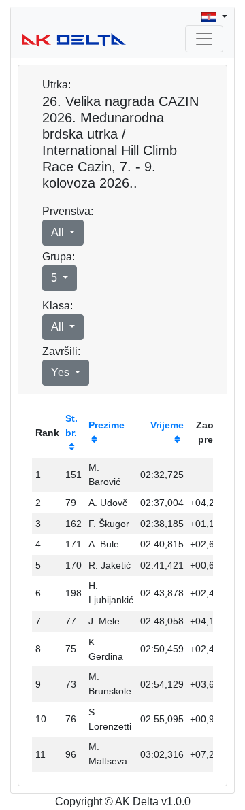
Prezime (106, 425)
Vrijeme (167, 425)
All (59, 232)
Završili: (61, 351)
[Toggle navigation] (204, 38)
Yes (61, 372)
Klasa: (57, 305)
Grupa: (58, 257)
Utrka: (56, 84)
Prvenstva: (67, 211)
